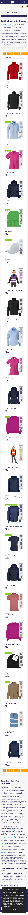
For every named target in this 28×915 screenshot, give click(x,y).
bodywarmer (23, 851)
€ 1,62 (6, 234)
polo (9, 837)
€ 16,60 (7, 86)
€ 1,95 (6, 293)
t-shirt (12, 837)
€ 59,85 (7, 529)
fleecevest (4, 852)
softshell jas (7, 842)
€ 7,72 (7, 647)
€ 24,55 (7, 145)
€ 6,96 (7, 558)
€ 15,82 (7, 116)
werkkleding (11, 830)
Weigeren (15, 909)
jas (15, 836)
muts (2, 843)
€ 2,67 (7, 676)
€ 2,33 (7, 735)
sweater (5, 837)
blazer (19, 845)
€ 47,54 (7, 204)
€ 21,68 (7, 706)
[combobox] (7, 7)
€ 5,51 (6, 617)
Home (2, 12)
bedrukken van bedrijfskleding (10, 24)
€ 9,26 (7, 440)
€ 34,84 (7, 499)
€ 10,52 (7, 175)
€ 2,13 (6, 263)
